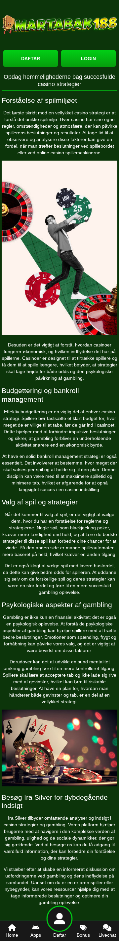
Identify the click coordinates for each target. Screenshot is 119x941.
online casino (50, 152)
